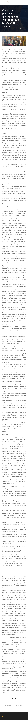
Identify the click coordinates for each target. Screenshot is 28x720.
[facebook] (2, 717)
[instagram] (4, 717)
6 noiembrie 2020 (6, 26)
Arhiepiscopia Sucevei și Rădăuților (13, 28)
